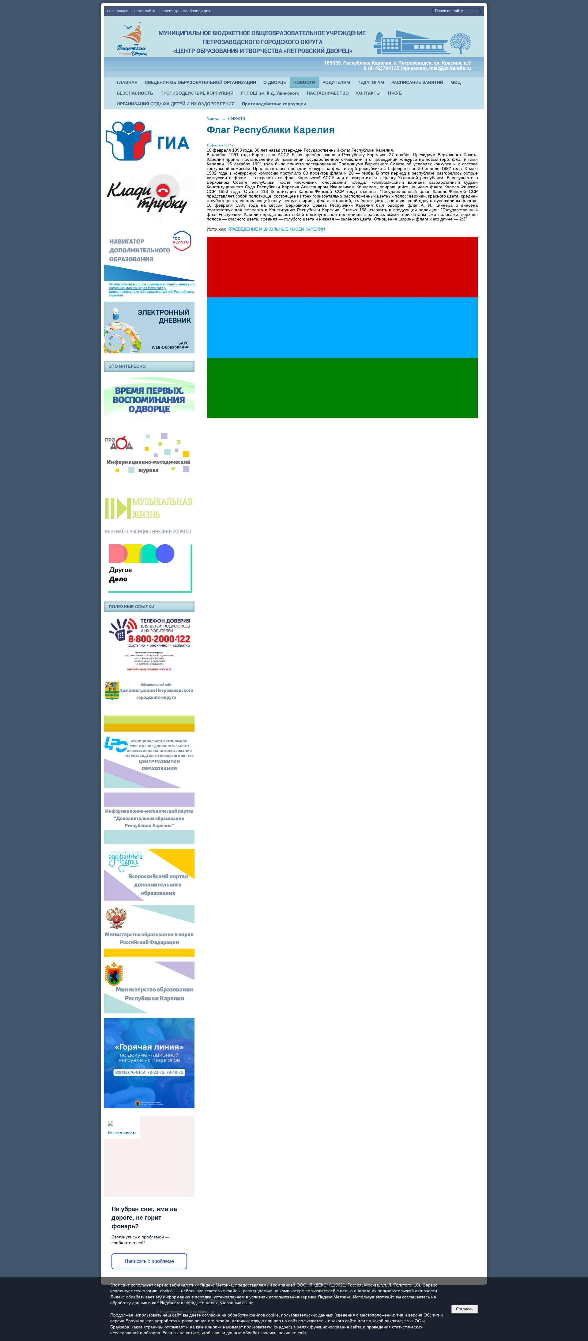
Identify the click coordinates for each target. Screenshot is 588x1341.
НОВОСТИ (304, 82)
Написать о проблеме (149, 1261)
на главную (117, 11)
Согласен (464, 1309)
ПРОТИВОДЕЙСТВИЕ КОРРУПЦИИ (196, 93)
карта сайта (144, 11)
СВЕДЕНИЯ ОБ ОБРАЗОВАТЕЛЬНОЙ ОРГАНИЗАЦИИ (200, 82)
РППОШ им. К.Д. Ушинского (270, 93)
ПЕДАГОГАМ (370, 82)
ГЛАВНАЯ (127, 82)
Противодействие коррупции (274, 104)
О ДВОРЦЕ (274, 82)
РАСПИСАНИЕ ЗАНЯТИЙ (417, 82)
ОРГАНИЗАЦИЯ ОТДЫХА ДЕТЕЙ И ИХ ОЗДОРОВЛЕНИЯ (176, 104)
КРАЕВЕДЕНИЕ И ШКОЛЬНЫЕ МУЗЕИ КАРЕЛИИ (276, 229)
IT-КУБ (395, 93)
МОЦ (455, 82)
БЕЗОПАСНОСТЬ (135, 93)
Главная (213, 118)
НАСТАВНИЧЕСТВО (328, 93)
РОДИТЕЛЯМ (336, 82)
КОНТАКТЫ (368, 93)
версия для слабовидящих (185, 11)
